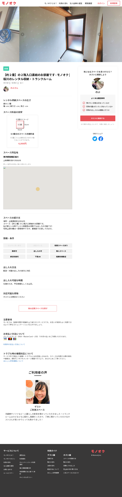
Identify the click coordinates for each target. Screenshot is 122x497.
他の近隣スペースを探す (38, 308)
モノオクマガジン (9, 459)
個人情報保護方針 (25, 468)
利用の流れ (63, 3)
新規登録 (113, 3)
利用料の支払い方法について (14, 344)
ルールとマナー (9, 473)
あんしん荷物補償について (13, 361)
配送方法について (53, 469)
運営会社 (22, 455)
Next (99, 34)
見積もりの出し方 (69, 466)
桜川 (21, 83)
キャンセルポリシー (26, 477)
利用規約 (22, 459)
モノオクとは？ (50, 3)
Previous (22, 34)
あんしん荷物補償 (53, 473)
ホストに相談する (97, 118)
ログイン (101, 3)
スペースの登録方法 (69, 458)
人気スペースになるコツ (71, 473)
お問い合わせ (8, 469)
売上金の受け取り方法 (70, 469)
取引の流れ (51, 462)
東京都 (6, 83)
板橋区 (14, 83)
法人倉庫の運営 (76, 3)
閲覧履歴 (88, 3)
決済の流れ (51, 466)
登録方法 (50, 458)
